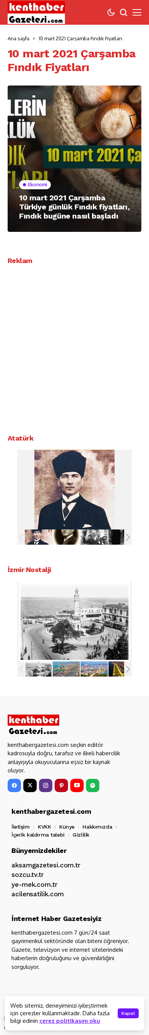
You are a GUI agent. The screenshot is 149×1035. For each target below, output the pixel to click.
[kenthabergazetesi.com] (36, 12)
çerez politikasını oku (69, 1020)
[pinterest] (61, 785)
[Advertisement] (74, 347)
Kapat (128, 1013)
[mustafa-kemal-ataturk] (38, 537)
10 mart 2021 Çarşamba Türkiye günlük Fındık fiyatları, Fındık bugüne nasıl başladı (74, 206)
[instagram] (45, 785)
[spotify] (92, 785)
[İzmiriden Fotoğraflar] (38, 668)
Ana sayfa (18, 38)
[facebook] (14, 785)
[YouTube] (77, 785)
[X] (30, 785)
